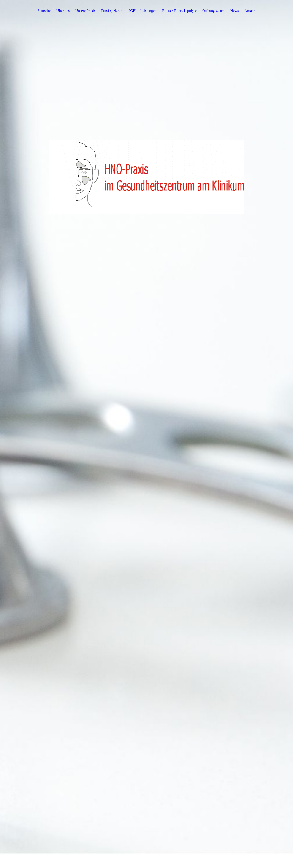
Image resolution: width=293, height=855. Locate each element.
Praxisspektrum (112, 11)
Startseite (44, 11)
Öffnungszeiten (213, 11)
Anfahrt (250, 11)
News (234, 11)
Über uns (63, 11)
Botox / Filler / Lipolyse (179, 11)
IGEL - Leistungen (142, 11)
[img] (146, 427)
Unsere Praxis (85, 11)
